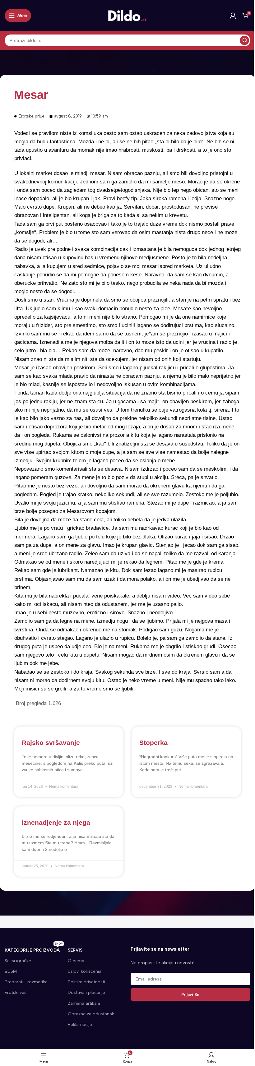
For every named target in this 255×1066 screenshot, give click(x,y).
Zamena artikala (84, 1003)
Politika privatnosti (86, 982)
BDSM (11, 971)
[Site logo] (127, 15)
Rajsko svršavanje (51, 742)
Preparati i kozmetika (26, 982)
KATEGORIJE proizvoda (34, 949)
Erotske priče (31, 116)
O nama (76, 960)
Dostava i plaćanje (86, 992)
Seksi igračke (18, 960)
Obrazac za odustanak (91, 1014)
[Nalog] (233, 15)
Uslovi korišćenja (84, 971)
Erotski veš (15, 992)
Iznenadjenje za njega (56, 822)
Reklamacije (80, 1024)
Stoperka (153, 742)
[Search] (244, 40)
